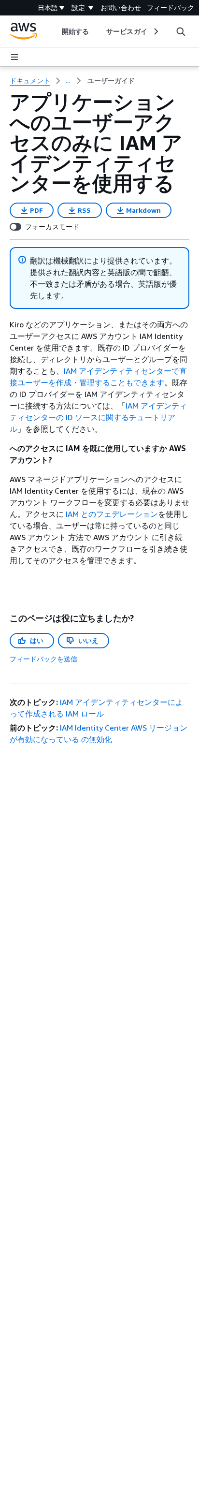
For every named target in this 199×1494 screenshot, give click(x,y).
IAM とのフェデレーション (112, 514)
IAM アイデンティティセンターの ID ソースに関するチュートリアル (98, 417)
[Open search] (180, 31)
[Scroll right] (155, 31)
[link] (111, 81)
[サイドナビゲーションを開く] (14, 57)
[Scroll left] (55, 31)
